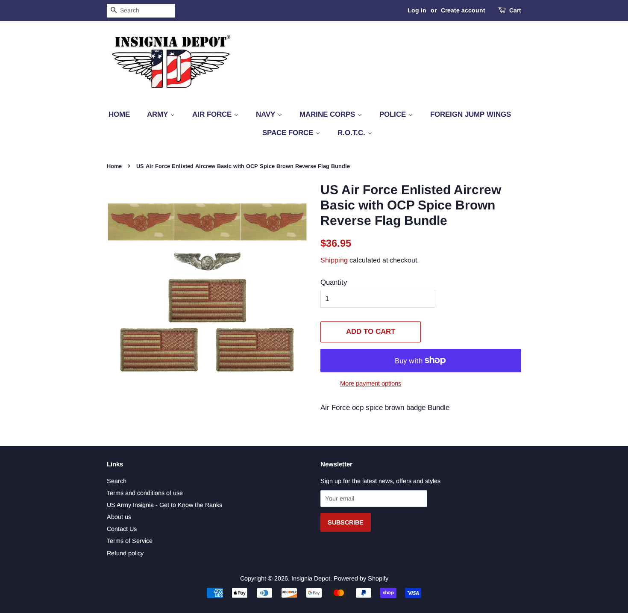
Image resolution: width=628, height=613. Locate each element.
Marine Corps (328, 114)
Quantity (333, 282)
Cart (515, 10)
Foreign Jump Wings (470, 114)
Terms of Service (130, 540)
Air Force (213, 114)
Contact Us (122, 528)
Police (393, 114)
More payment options (371, 383)
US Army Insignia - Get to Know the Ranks (164, 504)
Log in (417, 10)
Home (119, 114)
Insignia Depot (310, 578)
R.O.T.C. (352, 133)
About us (119, 516)
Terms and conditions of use (145, 492)
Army (158, 114)
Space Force (288, 133)
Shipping (334, 260)
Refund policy (125, 553)
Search (116, 480)
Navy (266, 114)
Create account (463, 10)
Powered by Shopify (361, 578)
